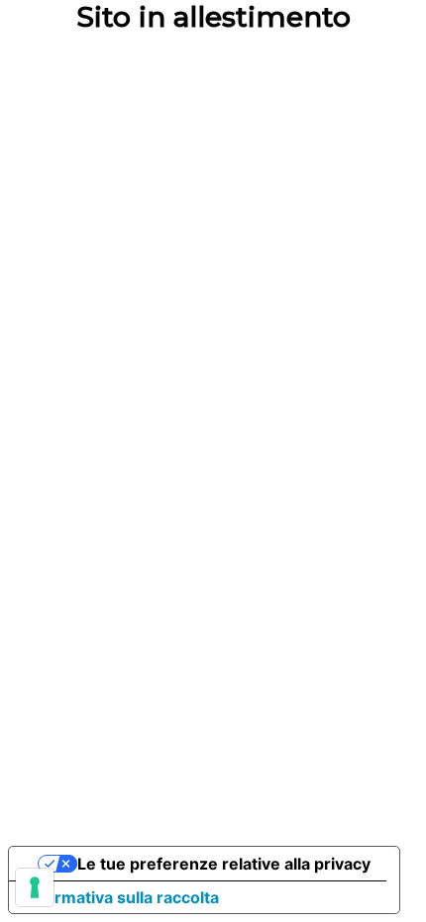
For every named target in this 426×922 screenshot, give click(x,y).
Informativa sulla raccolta (122, 897)
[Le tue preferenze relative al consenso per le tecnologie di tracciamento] (34, 887)
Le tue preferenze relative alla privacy (224, 864)
